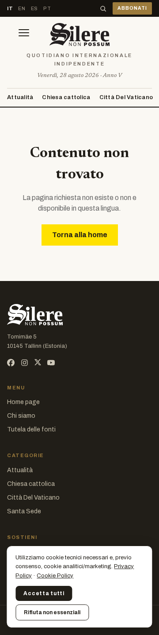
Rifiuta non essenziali (52, 612)
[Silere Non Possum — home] (79, 34)
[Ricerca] (103, 8)
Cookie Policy (55, 576)
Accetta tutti (43, 593)
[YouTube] (51, 362)
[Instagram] (24, 362)
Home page (23, 402)
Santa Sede (24, 511)
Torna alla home (79, 235)
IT (10, 8)
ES (34, 8)
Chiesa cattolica (66, 97)
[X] (37, 362)
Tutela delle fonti (31, 429)
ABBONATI (132, 8)
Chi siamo (21, 415)
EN (21, 8)
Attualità (20, 97)
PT (47, 8)
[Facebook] (11, 362)
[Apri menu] (24, 34)
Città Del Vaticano (126, 97)
